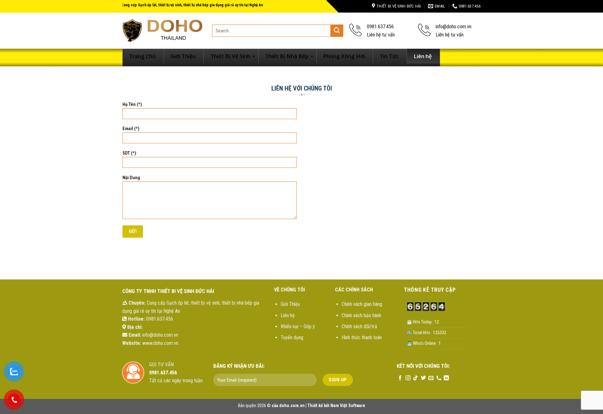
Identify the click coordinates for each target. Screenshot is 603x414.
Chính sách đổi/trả (359, 326)
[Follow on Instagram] (407, 378)
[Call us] (438, 378)
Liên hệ (288, 315)
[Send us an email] (430, 378)
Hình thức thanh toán (361, 337)
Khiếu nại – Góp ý (298, 326)
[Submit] (337, 31)
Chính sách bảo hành (361, 315)
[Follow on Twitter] (423, 378)
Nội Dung (131, 177)
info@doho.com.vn (160, 335)
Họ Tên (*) (132, 104)
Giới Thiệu (290, 304)
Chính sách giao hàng (361, 304)
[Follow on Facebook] (400, 378)
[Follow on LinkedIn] (446, 378)
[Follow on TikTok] (415, 378)
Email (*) (130, 128)
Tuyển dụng (292, 337)
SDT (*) (129, 153)
